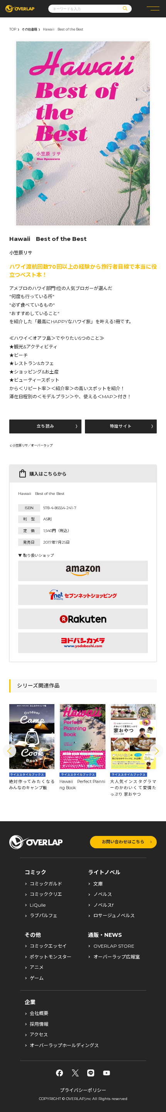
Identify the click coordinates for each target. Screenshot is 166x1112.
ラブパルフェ (44, 915)
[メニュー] (153, 8)
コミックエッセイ (48, 946)
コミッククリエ (46, 894)
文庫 (98, 884)
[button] (9, 751)
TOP (12, 29)
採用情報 (39, 1024)
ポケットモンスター (50, 957)
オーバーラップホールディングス (64, 1045)
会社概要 (39, 1013)
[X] (75, 1072)
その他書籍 (29, 29)
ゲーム (37, 978)
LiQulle (38, 905)
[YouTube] (106, 1072)
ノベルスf (103, 905)
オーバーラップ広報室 (116, 957)
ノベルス (102, 894)
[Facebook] (59, 1072)
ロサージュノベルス (114, 915)
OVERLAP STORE (113, 946)
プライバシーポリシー (83, 1090)
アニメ (37, 967)
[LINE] (90, 1072)
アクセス (39, 1034)
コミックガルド (46, 884)
